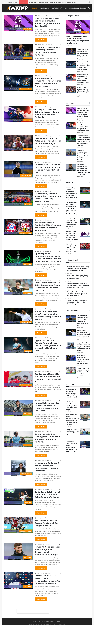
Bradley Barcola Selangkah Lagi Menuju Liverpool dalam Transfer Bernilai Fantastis (47, 51)
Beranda (34, 8)
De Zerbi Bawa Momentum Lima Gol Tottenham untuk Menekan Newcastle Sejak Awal (47, 168)
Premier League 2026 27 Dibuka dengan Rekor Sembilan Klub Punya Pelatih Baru (72, 235)
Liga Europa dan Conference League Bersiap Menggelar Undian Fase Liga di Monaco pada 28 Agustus (48, 257)
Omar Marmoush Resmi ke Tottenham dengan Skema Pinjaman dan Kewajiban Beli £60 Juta (47, 286)
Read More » (41, 39)
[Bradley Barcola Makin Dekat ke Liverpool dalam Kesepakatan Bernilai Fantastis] (71, 77)
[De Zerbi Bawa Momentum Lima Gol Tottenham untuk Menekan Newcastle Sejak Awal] (71, 318)
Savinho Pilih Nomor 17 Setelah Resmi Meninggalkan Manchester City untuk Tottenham (47, 580)
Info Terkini (55, 8)
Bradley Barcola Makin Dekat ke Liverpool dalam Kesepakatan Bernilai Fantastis (47, 113)
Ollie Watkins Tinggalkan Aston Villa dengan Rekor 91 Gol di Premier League (48, 141)
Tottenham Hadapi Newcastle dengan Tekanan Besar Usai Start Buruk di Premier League (54, 2)
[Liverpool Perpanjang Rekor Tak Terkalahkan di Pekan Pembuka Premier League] (85, 246)
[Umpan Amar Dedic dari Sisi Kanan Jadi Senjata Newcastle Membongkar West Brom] (71, 345)
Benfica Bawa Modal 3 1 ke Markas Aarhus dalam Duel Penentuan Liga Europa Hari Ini (48, 378)
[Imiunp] (17, 8)
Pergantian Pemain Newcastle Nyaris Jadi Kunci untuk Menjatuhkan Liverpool (83, 372)
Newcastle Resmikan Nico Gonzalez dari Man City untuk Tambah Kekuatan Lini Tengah (47, 407)
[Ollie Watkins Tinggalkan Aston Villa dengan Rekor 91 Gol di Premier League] (71, 89)
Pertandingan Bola (44, 8)
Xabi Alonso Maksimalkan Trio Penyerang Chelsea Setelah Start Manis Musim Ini (83, 359)
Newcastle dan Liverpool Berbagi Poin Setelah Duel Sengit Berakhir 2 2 (47, 523)
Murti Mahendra (40, 15)
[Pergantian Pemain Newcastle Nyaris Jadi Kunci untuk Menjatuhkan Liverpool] (71, 370)
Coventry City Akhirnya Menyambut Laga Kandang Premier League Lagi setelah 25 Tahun (48, 197)
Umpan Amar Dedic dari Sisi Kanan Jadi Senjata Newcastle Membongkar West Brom (48, 467)
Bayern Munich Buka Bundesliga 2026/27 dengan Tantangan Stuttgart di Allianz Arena (48, 226)
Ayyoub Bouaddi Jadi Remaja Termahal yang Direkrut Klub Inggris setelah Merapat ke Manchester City (48, 345)
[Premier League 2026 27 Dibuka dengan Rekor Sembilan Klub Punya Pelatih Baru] (85, 234)
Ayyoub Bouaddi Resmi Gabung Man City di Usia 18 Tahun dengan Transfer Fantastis (47, 438)
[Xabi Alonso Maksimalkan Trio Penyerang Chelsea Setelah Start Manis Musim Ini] (71, 358)
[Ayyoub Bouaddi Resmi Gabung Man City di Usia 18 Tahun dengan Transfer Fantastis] (85, 431)
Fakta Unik (83, 8)
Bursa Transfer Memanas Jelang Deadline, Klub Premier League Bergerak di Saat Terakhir (48, 22)
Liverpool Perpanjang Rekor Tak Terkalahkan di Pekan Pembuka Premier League (72, 248)
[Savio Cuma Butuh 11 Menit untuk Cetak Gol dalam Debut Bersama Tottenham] (85, 221)
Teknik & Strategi (74, 8)
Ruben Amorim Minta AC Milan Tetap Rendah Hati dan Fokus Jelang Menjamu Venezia (48, 315)
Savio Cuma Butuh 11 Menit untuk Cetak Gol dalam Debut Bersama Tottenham (48, 494)
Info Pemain (63, 8)
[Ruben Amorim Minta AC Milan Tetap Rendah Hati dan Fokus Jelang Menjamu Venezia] (71, 332)
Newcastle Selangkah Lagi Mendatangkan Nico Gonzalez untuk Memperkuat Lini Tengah (47, 551)
